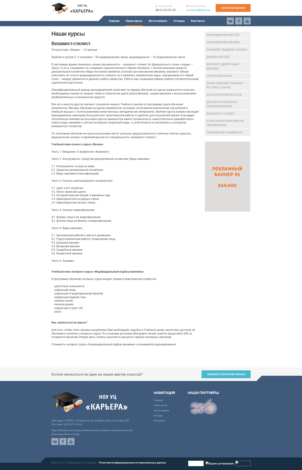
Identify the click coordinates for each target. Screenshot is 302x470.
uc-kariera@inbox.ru (198, 10)
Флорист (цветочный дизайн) (223, 66)
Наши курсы (134, 21)
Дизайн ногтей (218, 56)
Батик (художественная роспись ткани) (225, 85)
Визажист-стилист (221, 113)
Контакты (198, 21)
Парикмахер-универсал (225, 132)
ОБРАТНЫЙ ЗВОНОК (233, 8)
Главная (114, 21)
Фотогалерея (158, 21)
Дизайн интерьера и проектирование (222, 104)
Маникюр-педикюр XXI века (227, 49)
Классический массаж (224, 94)
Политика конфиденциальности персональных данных (132, 462)
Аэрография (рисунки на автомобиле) (225, 123)
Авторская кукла (219, 75)
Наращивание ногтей (223, 34)
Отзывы (179, 21)
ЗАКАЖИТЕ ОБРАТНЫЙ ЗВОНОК (226, 374)
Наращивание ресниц (223, 42)
